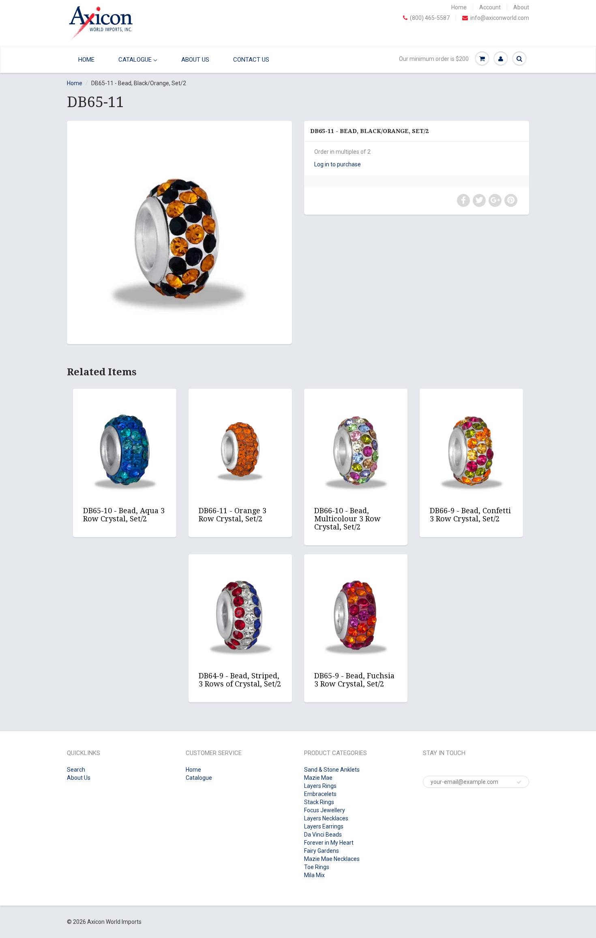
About (521, 7)
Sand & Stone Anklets (332, 769)
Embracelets (320, 794)
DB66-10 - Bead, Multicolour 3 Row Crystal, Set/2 (347, 518)
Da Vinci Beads (323, 834)
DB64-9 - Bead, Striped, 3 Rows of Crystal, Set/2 (240, 679)
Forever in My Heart (329, 842)
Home (459, 7)
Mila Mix (314, 875)
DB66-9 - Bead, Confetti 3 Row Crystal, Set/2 (470, 514)
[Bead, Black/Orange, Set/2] (179, 231)
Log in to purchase (337, 164)
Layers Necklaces (326, 818)
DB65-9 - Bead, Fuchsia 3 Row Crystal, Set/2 (354, 679)
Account (490, 7)
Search (76, 769)
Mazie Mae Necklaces (332, 859)
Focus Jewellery (324, 810)
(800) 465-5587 (430, 18)
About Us (78, 777)
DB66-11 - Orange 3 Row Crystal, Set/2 (232, 514)
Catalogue (199, 777)
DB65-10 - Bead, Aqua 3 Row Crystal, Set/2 (124, 514)
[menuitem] (84, 59)
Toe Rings (316, 867)
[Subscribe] (519, 782)
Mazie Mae (318, 777)
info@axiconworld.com (499, 18)
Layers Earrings (323, 826)
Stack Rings (319, 802)
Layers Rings (320, 786)
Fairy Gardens (321, 851)
